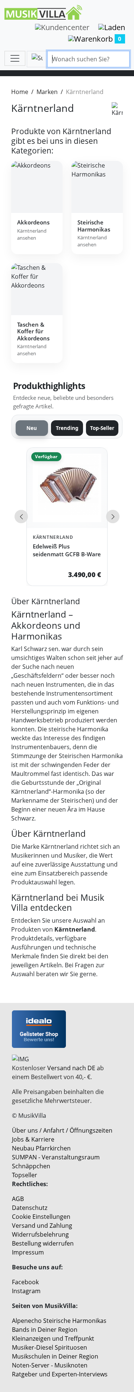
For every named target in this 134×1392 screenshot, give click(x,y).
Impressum (28, 1252)
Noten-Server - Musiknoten (49, 1365)
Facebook (25, 1282)
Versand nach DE (71, 1068)
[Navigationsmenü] (14, 58)
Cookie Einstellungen (41, 1217)
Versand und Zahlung (42, 1225)
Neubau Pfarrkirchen (41, 1148)
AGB (18, 1199)
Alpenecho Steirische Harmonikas (59, 1321)
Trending (67, 427)
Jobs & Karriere (33, 1139)
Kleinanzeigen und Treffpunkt (53, 1338)
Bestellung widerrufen (43, 1243)
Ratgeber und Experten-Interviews (60, 1374)
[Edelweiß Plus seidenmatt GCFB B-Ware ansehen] (67, 488)
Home (19, 92)
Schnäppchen (31, 1166)
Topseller (24, 1175)
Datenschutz (29, 1208)
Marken (47, 92)
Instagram (26, 1291)
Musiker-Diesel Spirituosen (49, 1347)
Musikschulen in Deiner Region (55, 1356)
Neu (31, 427)
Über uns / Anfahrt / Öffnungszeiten (62, 1130)
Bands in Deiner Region (44, 1329)
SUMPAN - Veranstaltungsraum (56, 1157)
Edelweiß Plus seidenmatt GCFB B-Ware (67, 550)
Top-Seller (102, 427)
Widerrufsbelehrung (40, 1234)
